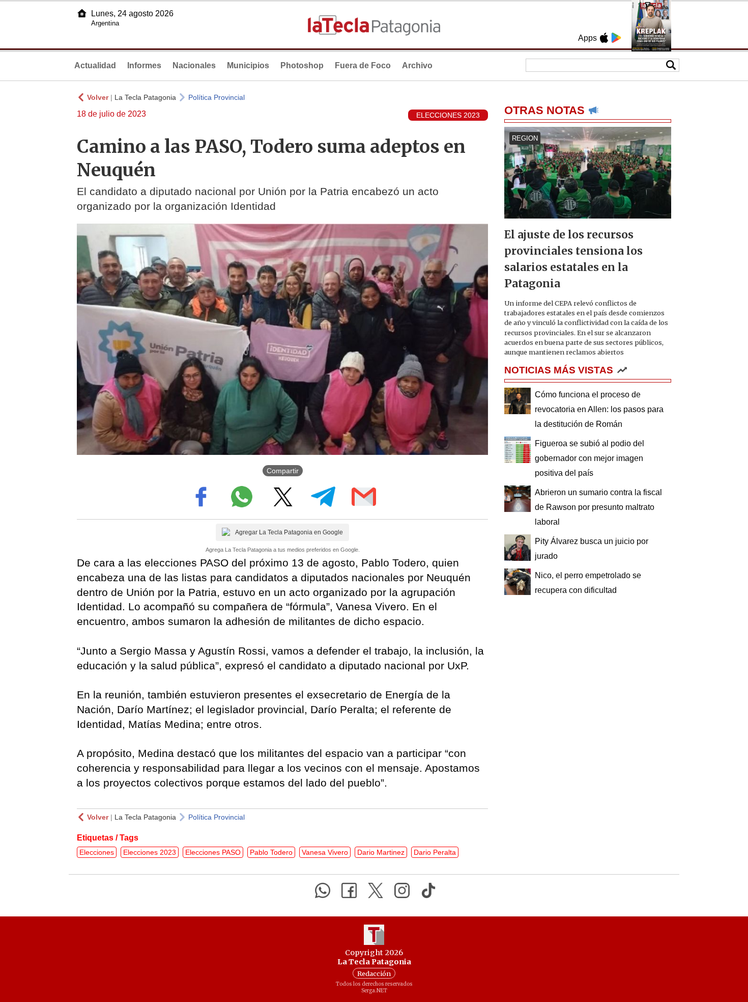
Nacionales (194, 65)
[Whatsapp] (322, 890)
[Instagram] (402, 890)
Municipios (248, 65)
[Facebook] (349, 890)
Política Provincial (216, 97)
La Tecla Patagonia (145, 97)
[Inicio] (82, 13)
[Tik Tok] (428, 890)
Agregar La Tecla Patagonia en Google (289, 532)
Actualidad (95, 65)
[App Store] (604, 38)
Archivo (417, 65)
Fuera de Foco (363, 65)
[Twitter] (375, 890)
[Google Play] (616, 38)
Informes (144, 65)
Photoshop (302, 65)
